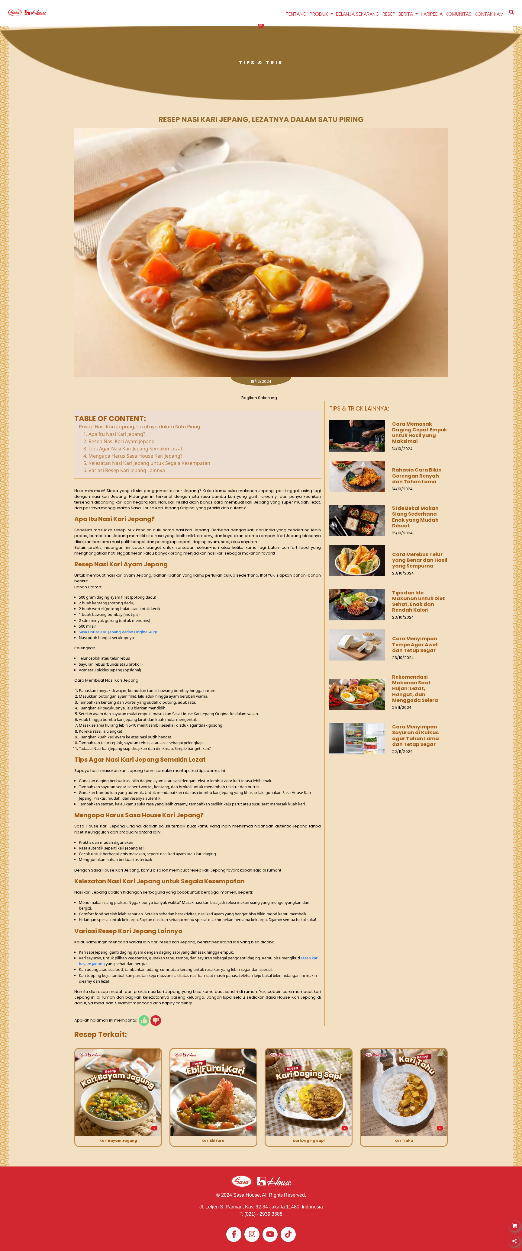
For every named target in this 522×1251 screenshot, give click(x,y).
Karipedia (432, 14)
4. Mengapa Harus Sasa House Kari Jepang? (132, 456)
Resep (388, 14)
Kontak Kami (489, 14)
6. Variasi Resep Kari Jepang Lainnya (124, 470)
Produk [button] (319, 14)
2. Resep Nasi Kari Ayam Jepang (119, 441)
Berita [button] (406, 14)
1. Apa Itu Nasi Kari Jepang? (114, 434)
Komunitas (459, 14)
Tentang (296, 14)
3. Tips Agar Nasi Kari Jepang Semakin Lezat (132, 448)
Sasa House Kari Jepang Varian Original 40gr (118, 632)
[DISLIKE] (155, 1020)
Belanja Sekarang (357, 14)
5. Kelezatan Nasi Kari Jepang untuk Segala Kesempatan (146, 463)
